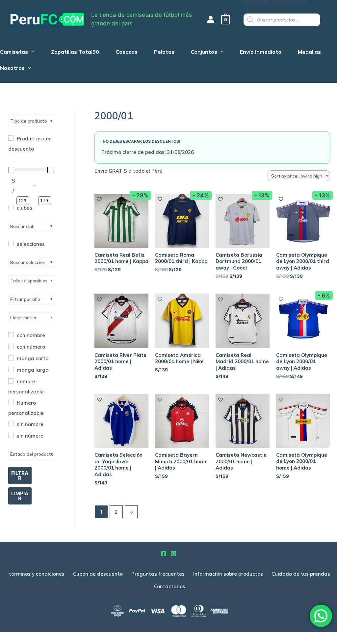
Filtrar (19, 475)
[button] (99, 199)
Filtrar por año (25, 299)
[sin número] (10, 435)
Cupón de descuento (98, 574)
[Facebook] (164, 554)
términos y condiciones (37, 574)
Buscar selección (27, 262)
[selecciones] (10, 243)
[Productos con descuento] (10, 138)
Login (44, 71)
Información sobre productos (228, 574)
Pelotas (164, 52)
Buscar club (22, 226)
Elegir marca (23, 318)
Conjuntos (204, 52)
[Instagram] (173, 554)
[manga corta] (10, 357)
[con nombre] (10, 334)
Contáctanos (169, 586)
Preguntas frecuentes (158, 574)
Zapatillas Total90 (75, 52)
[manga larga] (10, 369)
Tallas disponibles (28, 281)
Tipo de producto (28, 121)
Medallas (309, 52)
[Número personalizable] (10, 402)
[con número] (10, 346)
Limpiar (19, 496)
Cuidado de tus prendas (301, 574)
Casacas (127, 52)
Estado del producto (32, 454)
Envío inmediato (260, 52)
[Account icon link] (211, 19)
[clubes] (10, 207)
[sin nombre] (10, 423)
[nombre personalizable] (10, 381)
